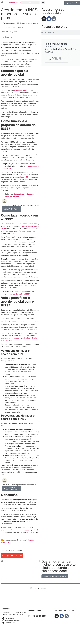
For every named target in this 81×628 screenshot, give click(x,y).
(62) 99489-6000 (39, 616)
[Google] (53, 18)
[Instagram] (43, 18)
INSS (23, 27)
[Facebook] (48, 18)
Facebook (5, 542)
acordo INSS (16, 27)
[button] (30, 2)
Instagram (30, 540)
